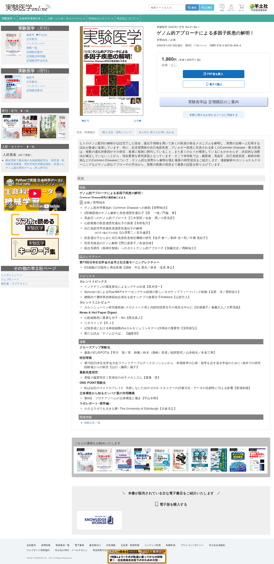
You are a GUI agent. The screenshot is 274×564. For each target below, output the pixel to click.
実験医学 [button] (7, 18)
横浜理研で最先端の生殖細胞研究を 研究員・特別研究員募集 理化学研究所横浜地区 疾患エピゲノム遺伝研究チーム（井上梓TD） (34, 163)
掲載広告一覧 (92, 422)
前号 (86, 121)
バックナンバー (35, 43)
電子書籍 (79, 545)
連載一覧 (31, 47)
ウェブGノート (10, 279)
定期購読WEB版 (36, 56)
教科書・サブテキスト (14, 283)
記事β (208, 7)
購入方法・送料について (117, 132)
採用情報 (46, 545)
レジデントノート (11, 275)
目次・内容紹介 (86, 132)
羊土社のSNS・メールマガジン (71, 550)
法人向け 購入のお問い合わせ (156, 132)
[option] (11, 126)
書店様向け (95, 545)
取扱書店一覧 (63, 545)
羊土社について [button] (126, 18)
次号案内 (31, 39)
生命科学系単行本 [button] (30, 18)
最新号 (30, 34)
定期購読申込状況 (37, 60)
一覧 (26, 110)
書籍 (193, 7)
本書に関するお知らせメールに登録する (213, 115)
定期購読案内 (34, 52)
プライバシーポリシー (192, 545)
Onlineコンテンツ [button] (100, 18)
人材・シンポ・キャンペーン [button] (65, 18)
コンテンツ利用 (152, 545)
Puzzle (43, 34)
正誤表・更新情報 (130, 545)
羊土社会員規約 (217, 545)
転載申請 (170, 545)
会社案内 (31, 545)
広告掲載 (111, 545)
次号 (136, 121)
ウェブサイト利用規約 (38, 550)
